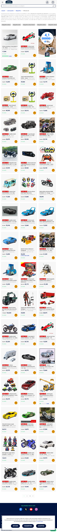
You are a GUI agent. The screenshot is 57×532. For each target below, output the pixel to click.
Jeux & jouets (10, 10)
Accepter (41, 526)
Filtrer (53, 530)
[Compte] (47, 2)
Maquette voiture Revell (29, 24)
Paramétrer (28, 526)
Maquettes (18, 10)
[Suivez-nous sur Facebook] (20, 509)
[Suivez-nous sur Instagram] (36, 509)
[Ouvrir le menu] (2, 2)
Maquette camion (41, 24)
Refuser (15, 526)
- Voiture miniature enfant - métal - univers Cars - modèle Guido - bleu (47, 79)
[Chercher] (53, 6)
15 (30, 496)
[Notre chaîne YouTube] (31, 509)
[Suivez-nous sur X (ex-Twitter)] (25, 509)
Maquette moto (16, 24)
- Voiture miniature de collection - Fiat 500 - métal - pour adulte (47, 456)
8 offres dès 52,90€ (25, 255)
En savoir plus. (39, 521)
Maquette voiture (6, 24)
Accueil (3, 10)
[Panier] (53, 2)
